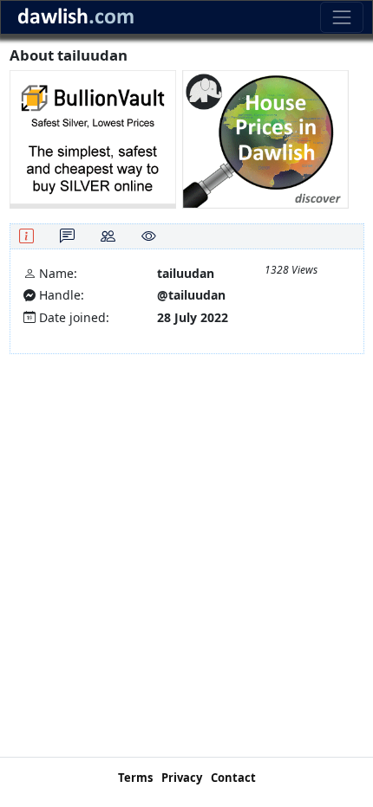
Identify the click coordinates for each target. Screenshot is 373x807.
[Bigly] (265, 138)
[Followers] (108, 236)
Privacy (181, 777)
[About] (26, 236)
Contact (233, 777)
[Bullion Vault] (93, 138)
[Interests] (148, 236)
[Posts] (67, 236)
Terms (135, 777)
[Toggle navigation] (341, 17)
